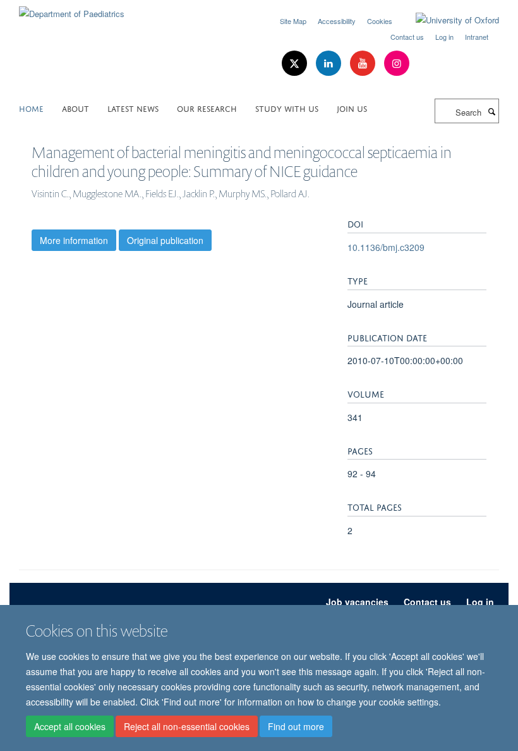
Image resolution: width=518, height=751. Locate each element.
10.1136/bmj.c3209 (386, 247)
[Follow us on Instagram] (396, 64)
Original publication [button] (165, 240)
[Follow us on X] (296, 64)
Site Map (293, 21)
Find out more (296, 726)
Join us (352, 108)
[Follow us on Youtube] (364, 64)
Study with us (286, 108)
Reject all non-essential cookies (187, 726)
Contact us (407, 37)
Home (31, 108)
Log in (444, 37)
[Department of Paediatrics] (71, 9)
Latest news (133, 108)
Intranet (476, 37)
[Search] (491, 111)
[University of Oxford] (448, 20)
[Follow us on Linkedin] (330, 64)
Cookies (379, 21)
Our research (207, 108)
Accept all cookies (69, 726)
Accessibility (337, 21)
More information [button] (74, 240)
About (75, 108)
